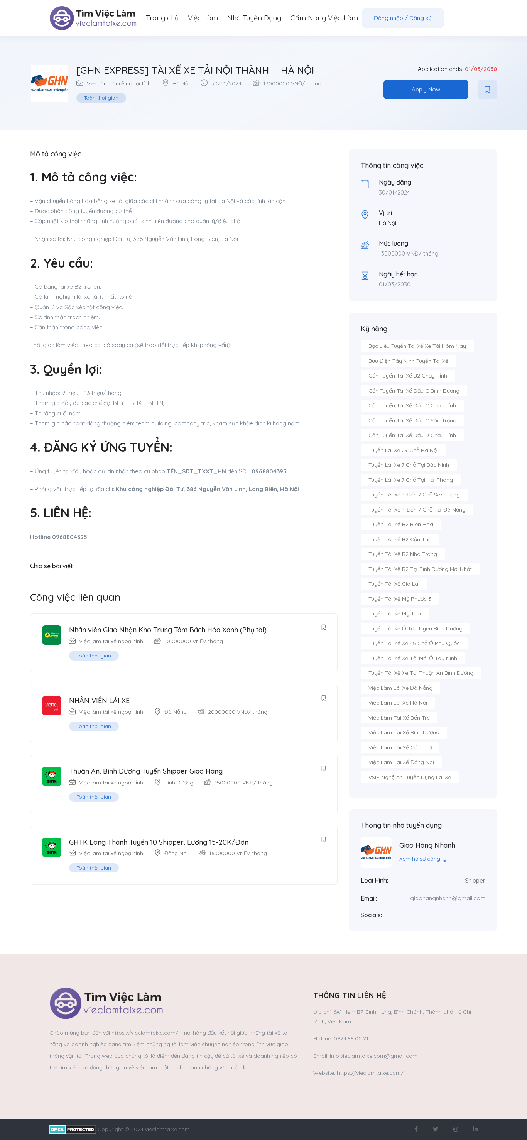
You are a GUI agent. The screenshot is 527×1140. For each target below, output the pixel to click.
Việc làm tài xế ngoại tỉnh (119, 83)
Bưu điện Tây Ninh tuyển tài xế (408, 360)
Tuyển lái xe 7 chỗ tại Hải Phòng (410, 479)
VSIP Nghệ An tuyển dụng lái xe (409, 777)
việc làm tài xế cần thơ (400, 747)
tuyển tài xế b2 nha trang (402, 554)
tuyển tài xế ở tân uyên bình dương (415, 628)
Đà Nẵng (175, 711)
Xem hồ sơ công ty (423, 858)
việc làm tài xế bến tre (399, 717)
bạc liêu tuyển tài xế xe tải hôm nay (417, 345)
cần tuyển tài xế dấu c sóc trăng (412, 420)
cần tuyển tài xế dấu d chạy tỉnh (412, 435)
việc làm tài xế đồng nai (401, 762)
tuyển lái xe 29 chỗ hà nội (403, 450)
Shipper (475, 880)
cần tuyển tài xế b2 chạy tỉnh (407, 375)
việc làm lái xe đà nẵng (400, 687)
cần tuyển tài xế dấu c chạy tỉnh (412, 405)
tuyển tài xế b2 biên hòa (400, 524)
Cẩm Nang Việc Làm (324, 18)
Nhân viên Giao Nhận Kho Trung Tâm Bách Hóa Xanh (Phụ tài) (168, 629)
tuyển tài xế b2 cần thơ (399, 539)
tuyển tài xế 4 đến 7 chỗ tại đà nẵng (417, 509)
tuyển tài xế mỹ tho (394, 613)
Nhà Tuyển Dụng (254, 18)
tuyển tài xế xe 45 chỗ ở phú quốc (414, 643)
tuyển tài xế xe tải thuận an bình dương (420, 672)
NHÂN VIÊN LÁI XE (99, 700)
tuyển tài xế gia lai (393, 583)
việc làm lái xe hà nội (397, 702)
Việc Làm (203, 18)
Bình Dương (178, 782)
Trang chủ (162, 18)
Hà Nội (180, 83)
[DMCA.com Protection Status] (72, 1129)
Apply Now (426, 89)
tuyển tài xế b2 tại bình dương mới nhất (420, 569)
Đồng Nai (176, 853)
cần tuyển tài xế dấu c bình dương (413, 390)
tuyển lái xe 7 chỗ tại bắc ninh (408, 464)
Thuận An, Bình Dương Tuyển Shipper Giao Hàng (146, 771)
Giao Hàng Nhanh (427, 845)
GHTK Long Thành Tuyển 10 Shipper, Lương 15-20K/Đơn (158, 842)
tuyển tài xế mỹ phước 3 (399, 598)
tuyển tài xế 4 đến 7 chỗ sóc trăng (414, 494)
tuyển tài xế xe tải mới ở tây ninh (412, 658)
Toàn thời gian (101, 98)
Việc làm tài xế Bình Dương (403, 732)
